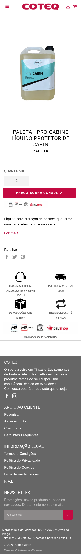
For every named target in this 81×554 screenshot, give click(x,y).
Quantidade (14, 171)
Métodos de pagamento (40, 336)
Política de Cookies (19, 467)
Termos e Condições (20, 454)
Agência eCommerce (32, 550)
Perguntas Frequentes (21, 435)
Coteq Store (23, 544)
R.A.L (8, 481)
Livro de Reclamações (21, 474)
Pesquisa (11, 414)
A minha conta (15, 421)
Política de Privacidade (22, 460)
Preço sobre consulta (39, 192)
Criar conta (12, 428)
